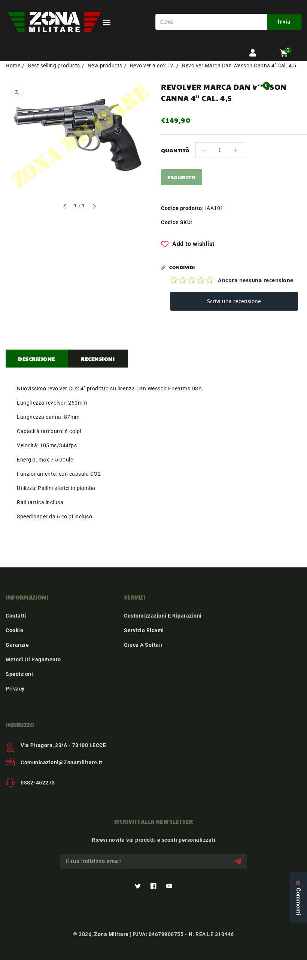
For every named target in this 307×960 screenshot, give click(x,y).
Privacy (15, 689)
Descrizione (36, 358)
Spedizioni (19, 674)
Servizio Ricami (144, 630)
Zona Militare (111, 934)
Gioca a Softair (143, 645)
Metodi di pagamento (33, 659)
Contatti (16, 616)
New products (105, 65)
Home (13, 65)
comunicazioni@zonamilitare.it (62, 762)
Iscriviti (238, 861)
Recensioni (98, 358)
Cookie (14, 630)
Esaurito (181, 177)
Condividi (182, 267)
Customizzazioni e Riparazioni (163, 616)
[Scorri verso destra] (94, 207)
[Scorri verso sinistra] (65, 207)
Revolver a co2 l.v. (152, 65)
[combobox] (228, 22)
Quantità (175, 150)
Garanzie (17, 645)
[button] (106, 24)
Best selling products (54, 65)
